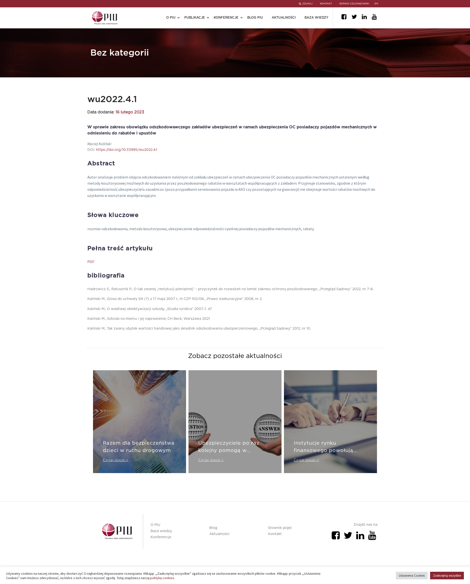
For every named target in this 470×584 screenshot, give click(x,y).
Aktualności (284, 17)
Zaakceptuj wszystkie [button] (447, 575)
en (376, 3)
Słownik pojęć (280, 528)
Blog (213, 528)
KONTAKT (326, 3)
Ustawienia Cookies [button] (412, 575)
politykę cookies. (162, 578)
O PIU (155, 525)
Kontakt (275, 534)
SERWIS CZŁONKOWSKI (354, 3)
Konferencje (161, 537)
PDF (90, 262)
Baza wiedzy (316, 17)
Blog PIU (255, 17)
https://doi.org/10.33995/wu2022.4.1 (126, 150)
